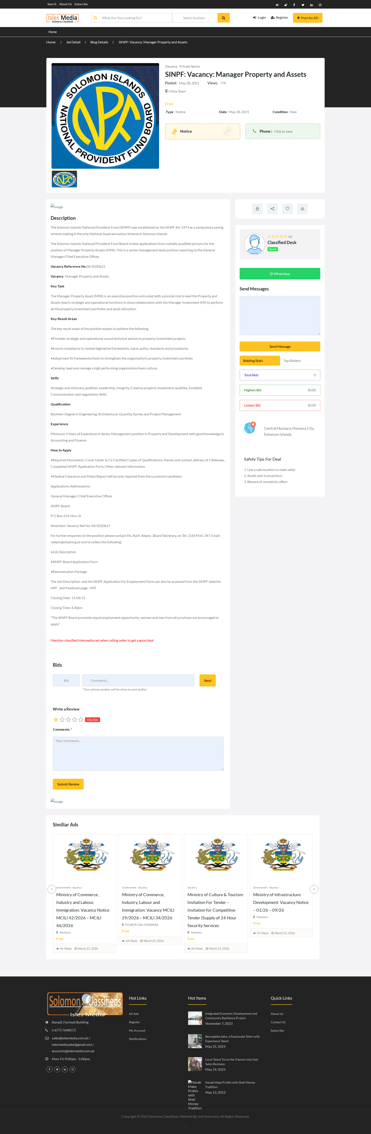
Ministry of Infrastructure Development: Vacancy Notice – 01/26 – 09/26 (215, 902)
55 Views (197, 933)
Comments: (62, 729)
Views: (212, 83)
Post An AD (309, 18)
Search (51, 4)
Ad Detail (74, 42)
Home (53, 32)
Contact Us (278, 1022)
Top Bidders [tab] (292, 360)
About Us (65, 4)
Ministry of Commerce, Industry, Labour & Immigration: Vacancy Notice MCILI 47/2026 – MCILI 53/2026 (279, 910)
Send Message (279, 346)
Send (207, 680)
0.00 (312, 390)
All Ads (134, 1014)
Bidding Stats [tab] (253, 360)
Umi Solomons (208, 1116)
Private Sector (189, 66)
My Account (137, 1030)
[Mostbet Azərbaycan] (185, 1126)
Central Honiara (277, 428)
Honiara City (303, 428)
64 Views (66, 941)
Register (282, 17)
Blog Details (99, 42)
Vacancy (171, 66)
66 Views (131, 948)
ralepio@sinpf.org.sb (66, 542)
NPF (54, 588)
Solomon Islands (278, 434)
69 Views (263, 948)
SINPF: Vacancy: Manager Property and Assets (153, 42)
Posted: (171, 83)
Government (63, 887)
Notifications (137, 1039)
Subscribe (81, 4)
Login (261, 17)
